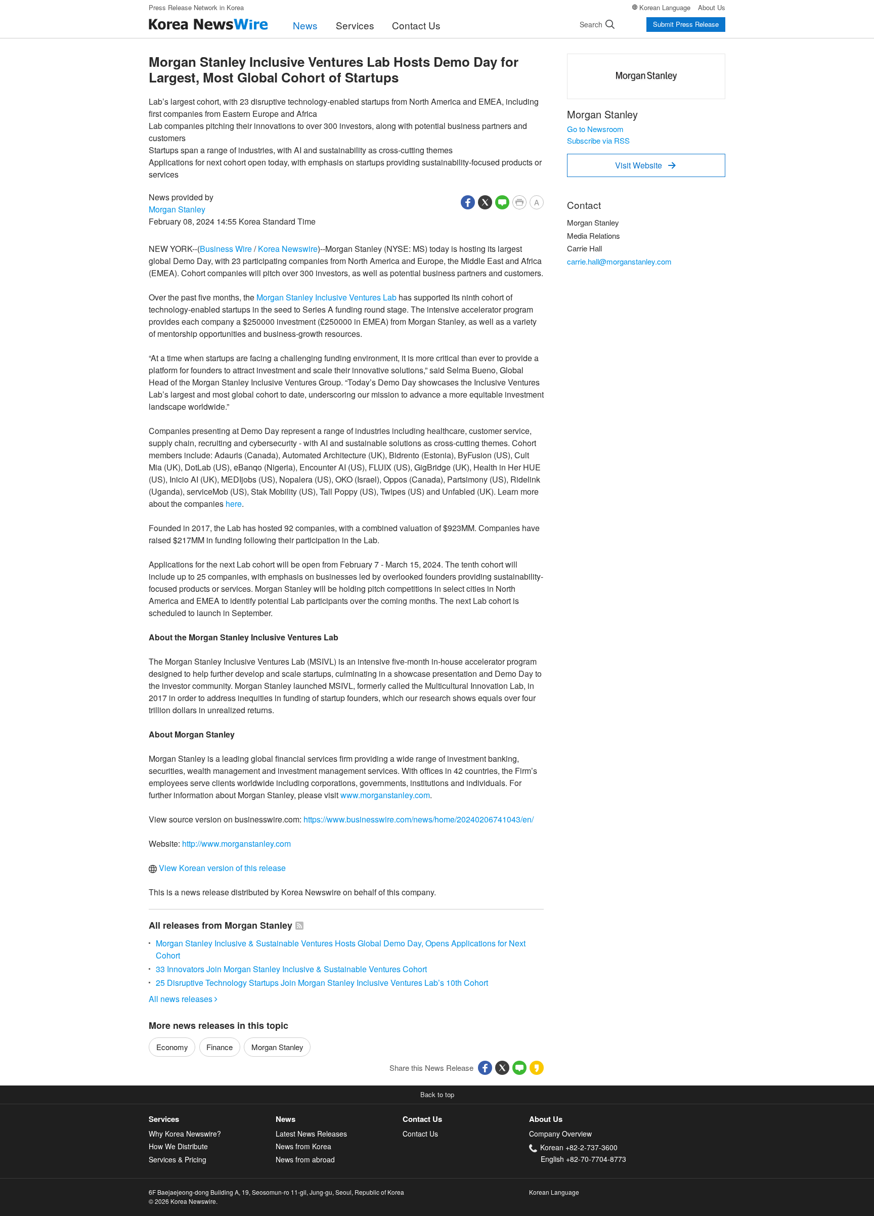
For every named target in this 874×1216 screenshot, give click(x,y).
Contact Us (416, 25)
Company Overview (560, 1133)
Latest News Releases (311, 1133)
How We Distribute (178, 1146)
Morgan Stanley (177, 209)
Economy (172, 1046)
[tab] (212, 1119)
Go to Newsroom (595, 128)
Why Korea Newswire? (185, 1133)
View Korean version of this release (221, 868)
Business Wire (226, 248)
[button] (468, 201)
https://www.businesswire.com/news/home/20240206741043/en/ (418, 819)
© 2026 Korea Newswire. (183, 1201)
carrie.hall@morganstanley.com (619, 261)
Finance (219, 1046)
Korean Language (664, 7)
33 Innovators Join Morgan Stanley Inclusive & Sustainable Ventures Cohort (291, 969)
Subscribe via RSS (598, 140)
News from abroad (305, 1159)
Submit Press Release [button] (686, 24)
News (305, 25)
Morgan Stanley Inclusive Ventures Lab (326, 297)
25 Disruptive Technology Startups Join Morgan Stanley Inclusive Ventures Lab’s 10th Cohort (322, 982)
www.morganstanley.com (385, 795)
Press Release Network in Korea (196, 7)
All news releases (183, 999)
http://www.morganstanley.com (236, 843)
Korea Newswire (288, 248)
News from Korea (303, 1146)
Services (355, 25)
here (234, 503)
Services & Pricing (177, 1159)
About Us (711, 7)
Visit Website (645, 165)
